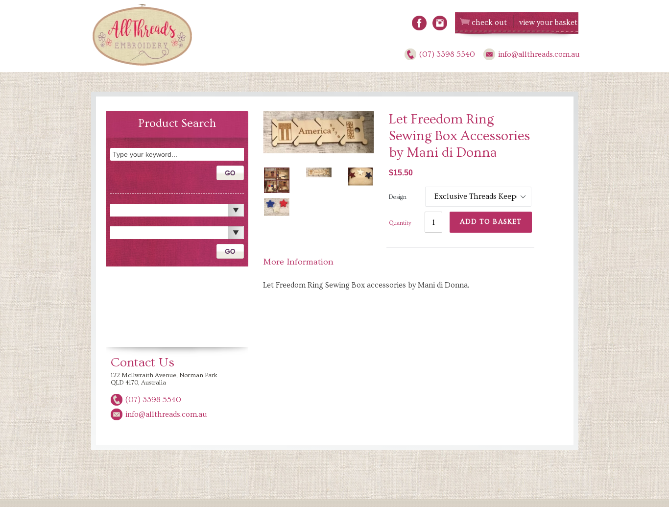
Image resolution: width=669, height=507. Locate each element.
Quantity (400, 223)
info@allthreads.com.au (539, 54)
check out (489, 22)
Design (397, 197)
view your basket (548, 22)
